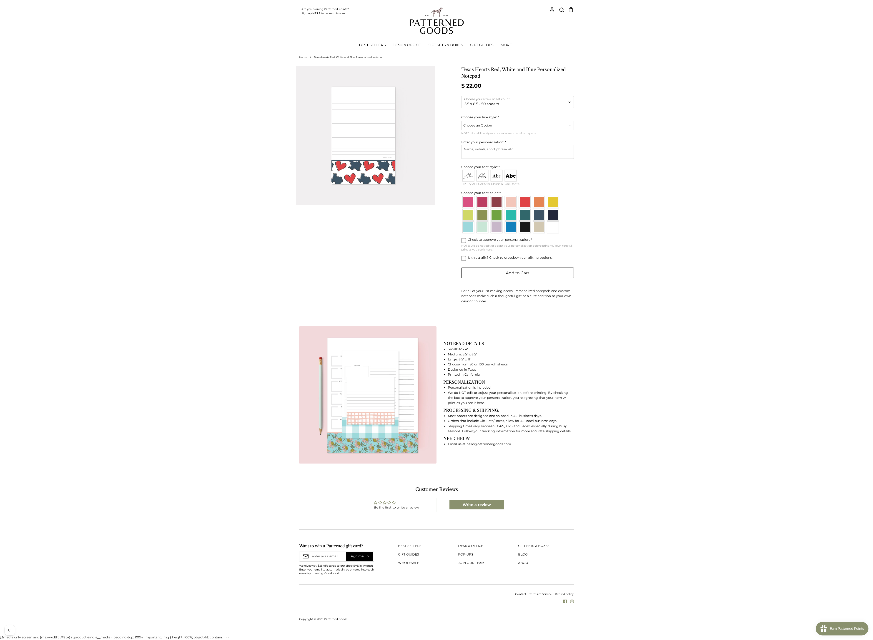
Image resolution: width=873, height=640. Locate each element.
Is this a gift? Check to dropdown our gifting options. (509, 258)
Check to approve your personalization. (499, 240)
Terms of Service (540, 594)
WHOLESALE (408, 563)
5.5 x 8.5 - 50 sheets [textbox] (481, 104)
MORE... (507, 45)
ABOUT (524, 563)
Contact (520, 594)
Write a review (477, 505)
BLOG (523, 554)
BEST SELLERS (372, 45)
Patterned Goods (335, 619)
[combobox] (517, 102)
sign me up (360, 556)
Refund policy (564, 594)
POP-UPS (465, 554)
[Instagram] (570, 601)
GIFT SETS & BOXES (445, 45)
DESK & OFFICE (407, 45)
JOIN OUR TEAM (471, 563)
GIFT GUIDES (482, 45)
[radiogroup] (517, 175)
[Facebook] (563, 601)
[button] (517, 117)
